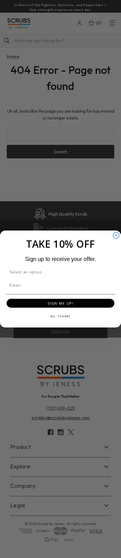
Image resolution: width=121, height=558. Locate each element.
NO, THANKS (60, 316)
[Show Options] (111, 272)
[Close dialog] (116, 235)
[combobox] (59, 272)
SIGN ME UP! (60, 303)
